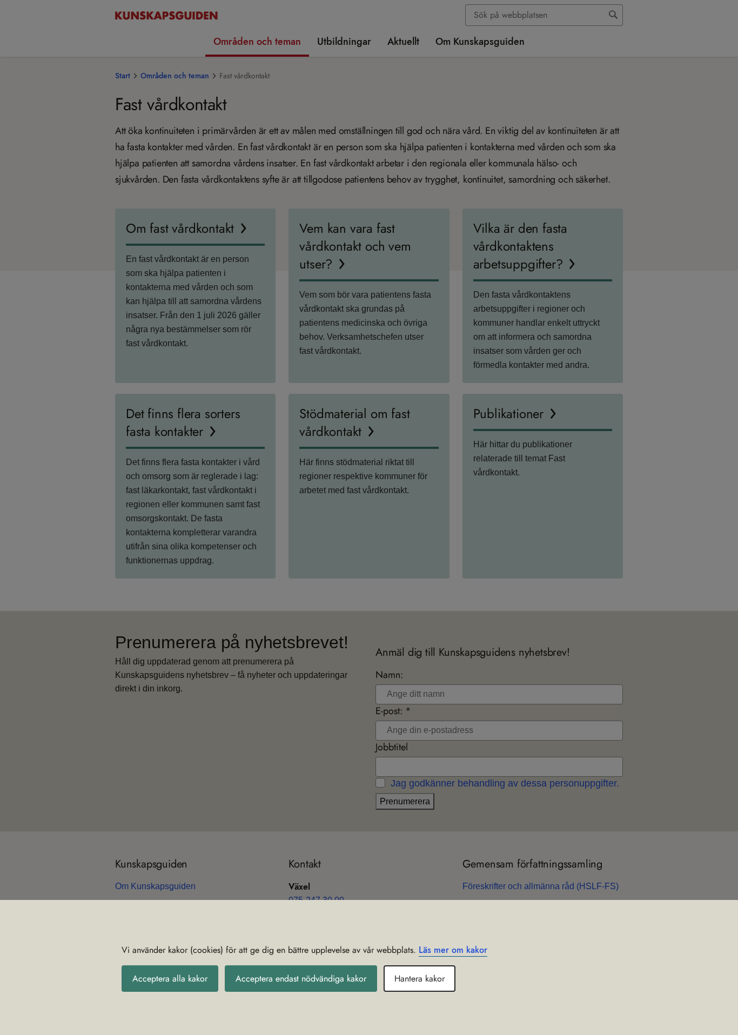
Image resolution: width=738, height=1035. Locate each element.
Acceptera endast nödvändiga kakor (301, 978)
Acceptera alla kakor (169, 978)
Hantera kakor (419, 978)
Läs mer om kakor (453, 950)
